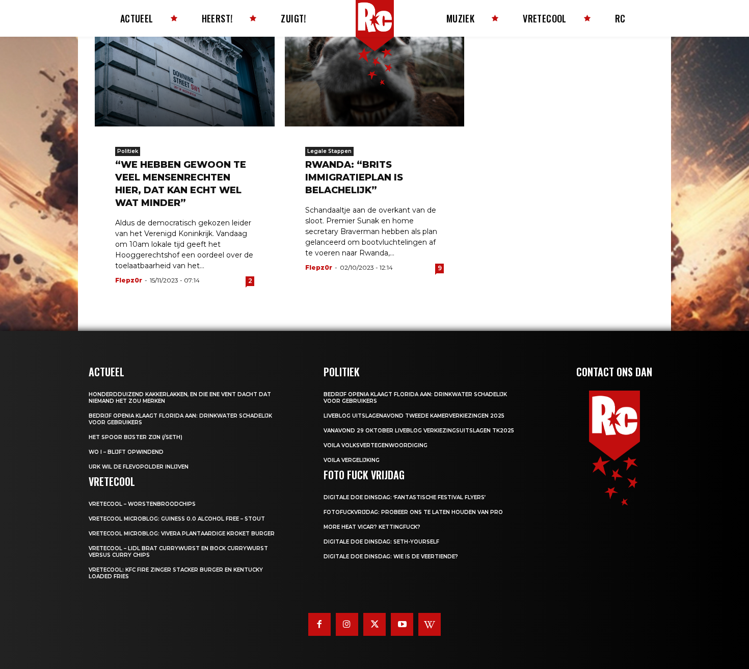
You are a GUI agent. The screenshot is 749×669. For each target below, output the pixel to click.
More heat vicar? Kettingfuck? (372, 527)
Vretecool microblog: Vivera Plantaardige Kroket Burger (182, 533)
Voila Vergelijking (352, 460)
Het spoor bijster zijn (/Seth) (135, 437)
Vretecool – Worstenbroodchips (142, 504)
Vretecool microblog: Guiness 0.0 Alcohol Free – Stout (177, 519)
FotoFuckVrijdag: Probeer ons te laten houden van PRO (413, 512)
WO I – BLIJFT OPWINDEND (126, 452)
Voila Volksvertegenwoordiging (375, 445)
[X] (374, 624)
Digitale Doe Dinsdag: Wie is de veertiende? (391, 556)
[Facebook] (319, 624)
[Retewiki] (429, 624)
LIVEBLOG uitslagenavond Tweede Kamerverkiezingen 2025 (414, 416)
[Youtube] (402, 624)
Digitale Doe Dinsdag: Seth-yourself (381, 541)
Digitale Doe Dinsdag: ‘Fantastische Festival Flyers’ (405, 497)
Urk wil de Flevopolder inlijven (139, 467)
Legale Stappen (329, 151)
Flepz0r (128, 280)
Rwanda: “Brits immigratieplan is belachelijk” (354, 177)
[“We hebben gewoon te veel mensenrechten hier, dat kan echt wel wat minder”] (185, 81)
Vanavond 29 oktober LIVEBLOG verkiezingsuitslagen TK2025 (419, 430)
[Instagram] (347, 624)
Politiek (127, 151)
